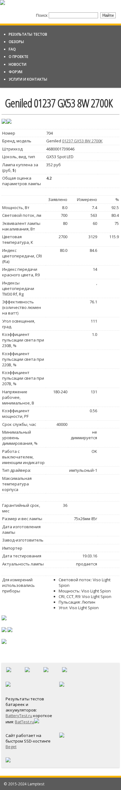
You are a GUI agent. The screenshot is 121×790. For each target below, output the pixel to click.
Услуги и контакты (28, 79)
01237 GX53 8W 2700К (82, 141)
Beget (11, 746)
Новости (17, 64)
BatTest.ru (24, 722)
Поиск (42, 15)
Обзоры (16, 41)
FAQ (12, 49)
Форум (15, 71)
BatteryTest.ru (19, 715)
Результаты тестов (28, 34)
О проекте (18, 56)
